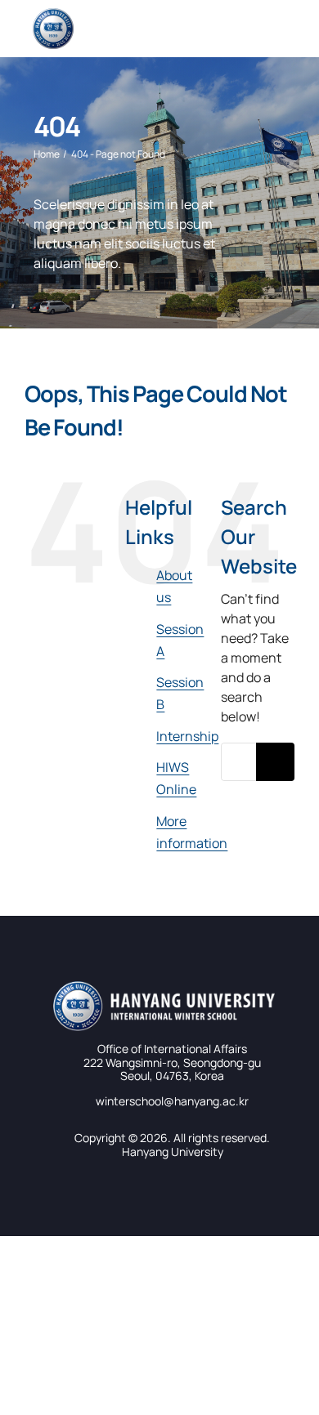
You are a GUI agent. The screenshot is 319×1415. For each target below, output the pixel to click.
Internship (187, 736)
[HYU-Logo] (53, 15)
